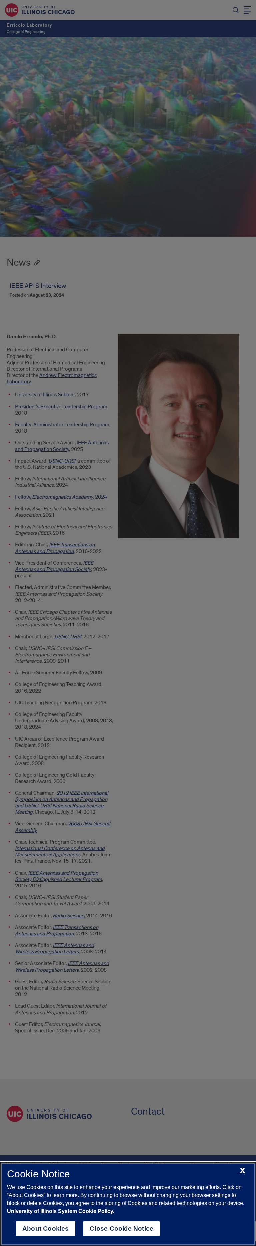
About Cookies (45, 1228)
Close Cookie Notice (121, 1228)
